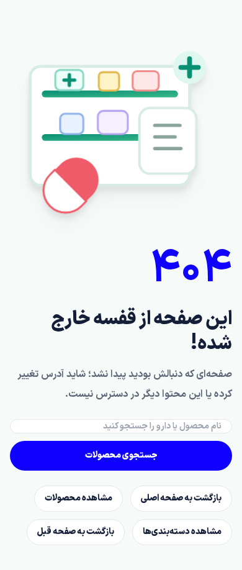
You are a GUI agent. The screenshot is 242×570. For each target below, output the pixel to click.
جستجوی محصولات (121, 455)
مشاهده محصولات (78, 498)
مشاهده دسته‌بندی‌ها (182, 531)
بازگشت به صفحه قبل (75, 531)
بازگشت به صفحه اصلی (181, 498)
